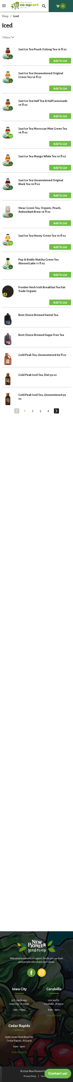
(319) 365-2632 (19, 1052)
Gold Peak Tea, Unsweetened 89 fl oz (42, 354)
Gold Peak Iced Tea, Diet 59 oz (37, 374)
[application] (58, 1074)
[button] (60, 60)
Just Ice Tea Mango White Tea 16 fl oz (42, 156)
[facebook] (31, 972)
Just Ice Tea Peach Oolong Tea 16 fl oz (42, 49)
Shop (5, 16)
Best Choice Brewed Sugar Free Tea (41, 334)
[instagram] (41, 972)
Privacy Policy (30, 1076)
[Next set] (56, 411)
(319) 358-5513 (54, 1015)
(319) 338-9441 (19, 1015)
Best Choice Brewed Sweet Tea (38, 315)
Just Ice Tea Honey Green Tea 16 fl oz (42, 235)
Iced (16, 16)
